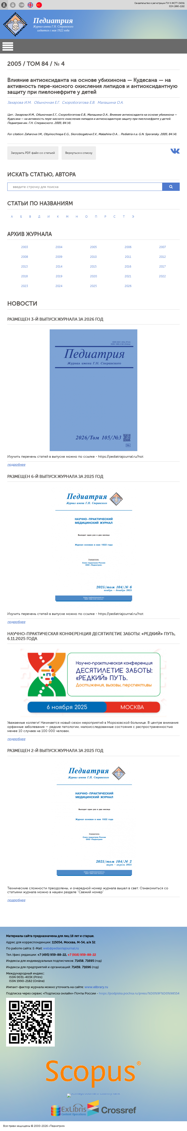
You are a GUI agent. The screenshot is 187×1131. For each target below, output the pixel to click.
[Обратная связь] (22, 5)
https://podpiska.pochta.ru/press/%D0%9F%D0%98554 (139, 993)
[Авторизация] (13, 5)
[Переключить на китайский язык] (39, 5)
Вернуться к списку (78, 153)
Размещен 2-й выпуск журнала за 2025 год (55, 750)
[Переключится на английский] (30, 5)
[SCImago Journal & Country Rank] (93, 1093)
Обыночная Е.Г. (46, 103)
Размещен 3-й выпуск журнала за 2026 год (55, 319)
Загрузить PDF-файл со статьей (33, 153)
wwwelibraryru (96, 987)
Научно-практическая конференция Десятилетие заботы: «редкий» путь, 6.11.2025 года (91, 636)
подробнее (16, 464)
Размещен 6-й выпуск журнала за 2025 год (55, 476)
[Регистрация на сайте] (4, 5)
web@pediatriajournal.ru (61, 948)
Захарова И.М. (19, 103)
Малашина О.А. (110, 103)
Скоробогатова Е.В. (78, 103)
